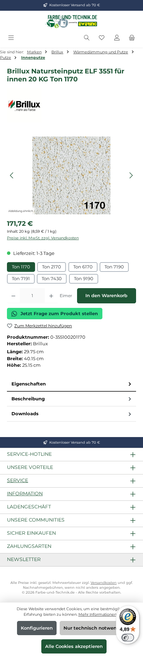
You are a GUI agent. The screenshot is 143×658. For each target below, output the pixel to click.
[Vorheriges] (12, 175)
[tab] (71, 384)
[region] (71, 175)
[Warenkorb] (132, 38)
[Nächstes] (131, 175)
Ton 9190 (83, 278)
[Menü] (11, 38)
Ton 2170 (51, 266)
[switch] (127, 637)
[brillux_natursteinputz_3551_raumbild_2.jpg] (71, 175)
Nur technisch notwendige (95, 628)
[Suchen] (86, 38)
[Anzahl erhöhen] (51, 295)
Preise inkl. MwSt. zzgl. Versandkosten (43, 237)
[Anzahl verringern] (13, 295)
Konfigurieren (37, 628)
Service (17, 480)
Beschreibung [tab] (28, 398)
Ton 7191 (21, 278)
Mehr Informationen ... (99, 614)
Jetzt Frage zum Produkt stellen (59, 313)
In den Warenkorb (106, 295)
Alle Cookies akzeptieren (74, 646)
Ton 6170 (83, 266)
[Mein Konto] (117, 38)
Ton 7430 (52, 278)
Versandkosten (104, 583)
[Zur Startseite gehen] (71, 21)
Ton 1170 (21, 266)
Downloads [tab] (25, 413)
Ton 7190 (114, 266)
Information (25, 493)
